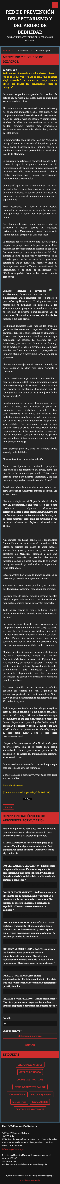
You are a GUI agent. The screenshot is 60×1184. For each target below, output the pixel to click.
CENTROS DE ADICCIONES (30, 1109)
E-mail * (7, 1018)
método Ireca (19, 1101)
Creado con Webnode (30, 1180)
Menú (55, 5)
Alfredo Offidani (17, 1094)
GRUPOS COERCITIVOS (30, 1064)
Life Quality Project (41, 1094)
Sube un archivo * (12, 1030)
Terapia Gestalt (40, 1101)
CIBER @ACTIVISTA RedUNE (30, 1086)
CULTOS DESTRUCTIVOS (30, 1079)
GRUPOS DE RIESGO (30, 1072)
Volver (8, 806)
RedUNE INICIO (10, 50)
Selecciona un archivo (30, 1035)
